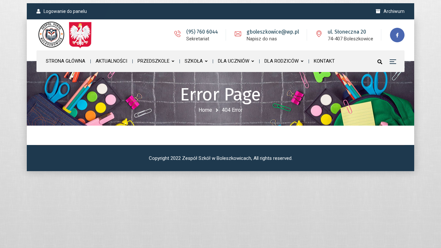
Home (205, 110)
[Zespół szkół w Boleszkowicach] (65, 34)
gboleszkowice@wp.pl (273, 32)
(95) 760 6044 (202, 32)
